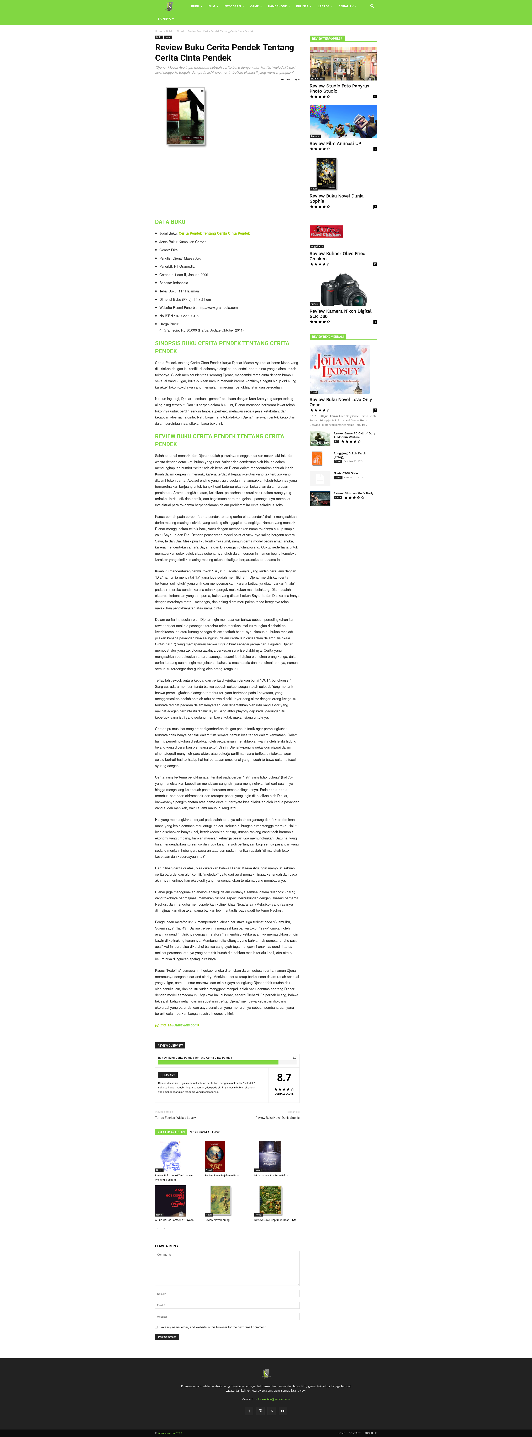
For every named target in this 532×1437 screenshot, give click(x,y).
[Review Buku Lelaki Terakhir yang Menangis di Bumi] (177, 1156)
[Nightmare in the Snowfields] (277, 1156)
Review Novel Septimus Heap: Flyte (275, 1220)
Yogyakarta (317, 246)
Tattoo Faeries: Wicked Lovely (175, 1118)
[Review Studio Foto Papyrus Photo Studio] (343, 63)
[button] (372, 7)
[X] (271, 1411)
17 (375, 96)
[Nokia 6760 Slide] (320, 478)
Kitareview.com (185, 1024)
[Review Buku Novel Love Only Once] (343, 369)
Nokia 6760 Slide (346, 473)
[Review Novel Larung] (227, 1201)
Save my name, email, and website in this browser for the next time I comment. (212, 1327)
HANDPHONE (277, 6)
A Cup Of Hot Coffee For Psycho (174, 1220)
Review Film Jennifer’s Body (353, 493)
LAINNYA (164, 19)
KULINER (302, 6)
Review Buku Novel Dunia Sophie (278, 1118)
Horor (338, 497)
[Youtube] (283, 1411)
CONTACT (355, 1433)
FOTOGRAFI (232, 6)
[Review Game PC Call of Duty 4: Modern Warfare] (320, 438)
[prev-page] (157, 1228)
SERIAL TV (346, 6)
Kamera (315, 303)
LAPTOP (324, 6)
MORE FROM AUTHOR (205, 1132)
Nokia (338, 477)
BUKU (195, 6)
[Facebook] (249, 1411)
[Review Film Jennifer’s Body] (320, 498)
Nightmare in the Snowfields (271, 1175)
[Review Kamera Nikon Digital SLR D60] (343, 289)
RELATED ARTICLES (171, 1132)
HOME (341, 1433)
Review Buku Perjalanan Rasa (222, 1175)
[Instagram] (260, 1411)
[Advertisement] (227, 182)
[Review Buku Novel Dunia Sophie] (343, 174)
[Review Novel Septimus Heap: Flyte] (277, 1201)
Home (158, 31)
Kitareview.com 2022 (170, 1433)
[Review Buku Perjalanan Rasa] (227, 1156)
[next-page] (164, 1228)
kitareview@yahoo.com (274, 1399)
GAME (254, 6)
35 (375, 264)
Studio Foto (317, 78)
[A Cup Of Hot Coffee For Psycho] (177, 1201)
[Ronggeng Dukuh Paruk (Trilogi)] (317, 458)
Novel (180, 31)
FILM (211, 6)
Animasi (315, 136)
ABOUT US (371, 1433)
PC (336, 441)
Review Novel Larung (217, 1220)
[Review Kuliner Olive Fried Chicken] (343, 231)
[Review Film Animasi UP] (343, 121)
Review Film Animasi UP (335, 143)
